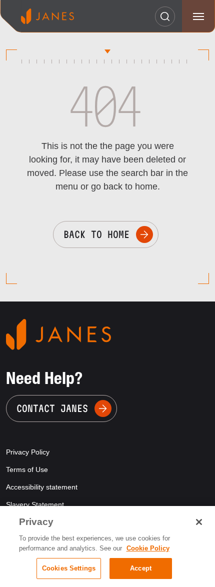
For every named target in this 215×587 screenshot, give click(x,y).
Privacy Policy (28, 452)
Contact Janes (52, 408)
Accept (141, 568)
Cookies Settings (69, 568)
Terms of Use (27, 470)
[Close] (199, 522)
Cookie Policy (148, 548)
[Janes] (47, 16)
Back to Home (97, 234)
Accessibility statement (42, 487)
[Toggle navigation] (198, 16)
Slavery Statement (35, 504)
